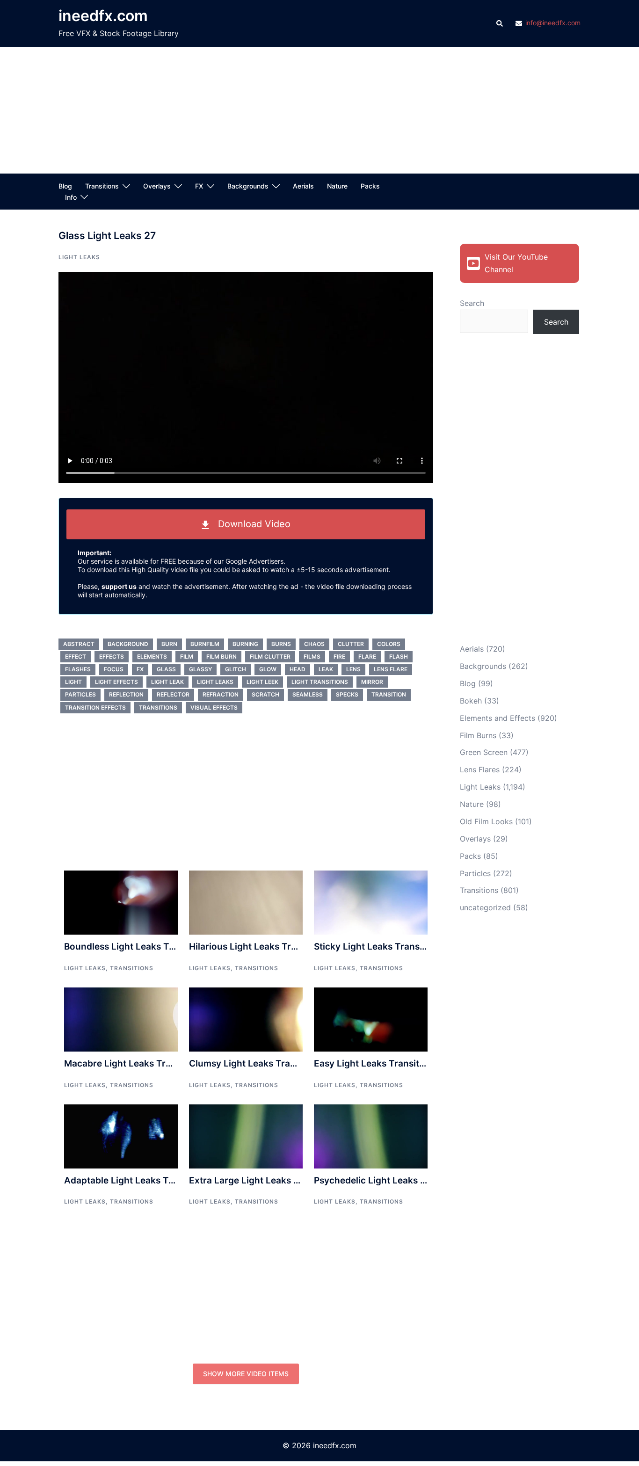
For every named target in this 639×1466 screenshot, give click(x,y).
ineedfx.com (103, 16)
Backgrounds (248, 186)
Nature (337, 186)
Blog (65, 186)
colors (388, 643)
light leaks (215, 681)
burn (169, 643)
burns (281, 643)
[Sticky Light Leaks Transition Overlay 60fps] (371, 902)
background (128, 643)
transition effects (95, 707)
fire (339, 656)
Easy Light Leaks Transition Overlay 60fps (405, 1063)
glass (166, 669)
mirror (372, 681)
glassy (200, 669)
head (297, 669)
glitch (235, 669)
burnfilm (204, 643)
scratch (265, 694)
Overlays (157, 186)
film (186, 656)
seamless (307, 694)
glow (267, 669)
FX (199, 186)
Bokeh (471, 700)
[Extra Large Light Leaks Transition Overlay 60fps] (246, 1135)
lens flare (390, 669)
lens (353, 669)
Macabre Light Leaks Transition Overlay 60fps (164, 1063)
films (312, 656)
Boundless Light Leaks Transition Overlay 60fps (167, 946)
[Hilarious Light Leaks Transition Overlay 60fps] (246, 902)
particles (80, 694)
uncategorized (485, 907)
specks (347, 694)
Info (71, 197)
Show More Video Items (246, 1374)
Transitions (102, 186)
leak (326, 669)
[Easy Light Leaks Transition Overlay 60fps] (371, 1018)
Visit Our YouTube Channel (516, 263)
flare (367, 656)
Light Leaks (79, 257)
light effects (116, 681)
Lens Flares (480, 769)
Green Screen (484, 752)
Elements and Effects (497, 718)
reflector (173, 694)
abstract (78, 643)
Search (472, 303)
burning (245, 643)
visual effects (214, 707)
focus (113, 669)
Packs (370, 186)
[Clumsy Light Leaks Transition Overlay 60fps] (246, 1018)
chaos (314, 643)
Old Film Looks (486, 821)
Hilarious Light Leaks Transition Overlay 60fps (289, 946)
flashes (78, 669)
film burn (221, 656)
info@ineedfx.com (553, 23)
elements (152, 656)
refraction (221, 694)
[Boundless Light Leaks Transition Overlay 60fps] (121, 902)
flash (398, 656)
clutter (351, 643)
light (73, 681)
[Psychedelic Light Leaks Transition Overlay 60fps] (371, 1135)
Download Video (250, 524)
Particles (475, 873)
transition (388, 694)
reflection (126, 694)
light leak (167, 681)
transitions (158, 707)
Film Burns (478, 735)
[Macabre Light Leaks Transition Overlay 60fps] (121, 1018)
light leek (262, 681)
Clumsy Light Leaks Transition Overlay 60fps (286, 1063)
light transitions (319, 681)
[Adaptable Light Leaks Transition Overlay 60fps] (121, 1135)
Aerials (303, 186)
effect (75, 656)
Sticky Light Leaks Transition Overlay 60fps (408, 946)
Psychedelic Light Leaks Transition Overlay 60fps (421, 1180)
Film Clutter (270, 656)
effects (111, 656)
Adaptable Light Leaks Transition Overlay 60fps (167, 1180)
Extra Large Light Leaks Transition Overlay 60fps (295, 1180)
